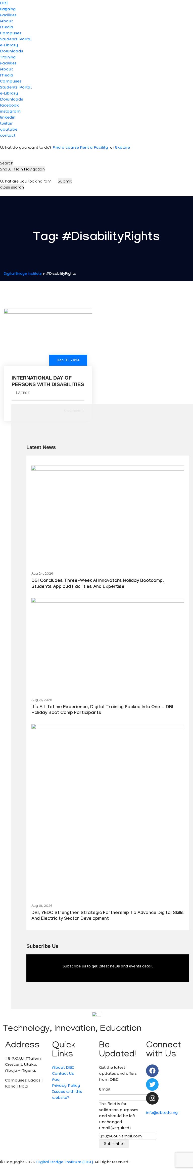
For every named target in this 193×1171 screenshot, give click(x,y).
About (6, 21)
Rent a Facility (94, 147)
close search (12, 187)
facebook (9, 105)
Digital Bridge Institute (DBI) (64, 1161)
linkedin (7, 117)
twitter (6, 123)
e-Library (9, 45)
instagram (10, 111)
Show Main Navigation (22, 169)
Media (6, 27)
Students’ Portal (16, 39)
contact (7, 135)
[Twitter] (152, 1084)
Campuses (10, 33)
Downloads (11, 51)
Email (104, 1089)
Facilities (8, 15)
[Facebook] (152, 1070)
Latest (23, 394)
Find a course (66, 147)
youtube (8, 129)
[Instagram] (152, 1098)
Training (8, 57)
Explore (122, 147)
